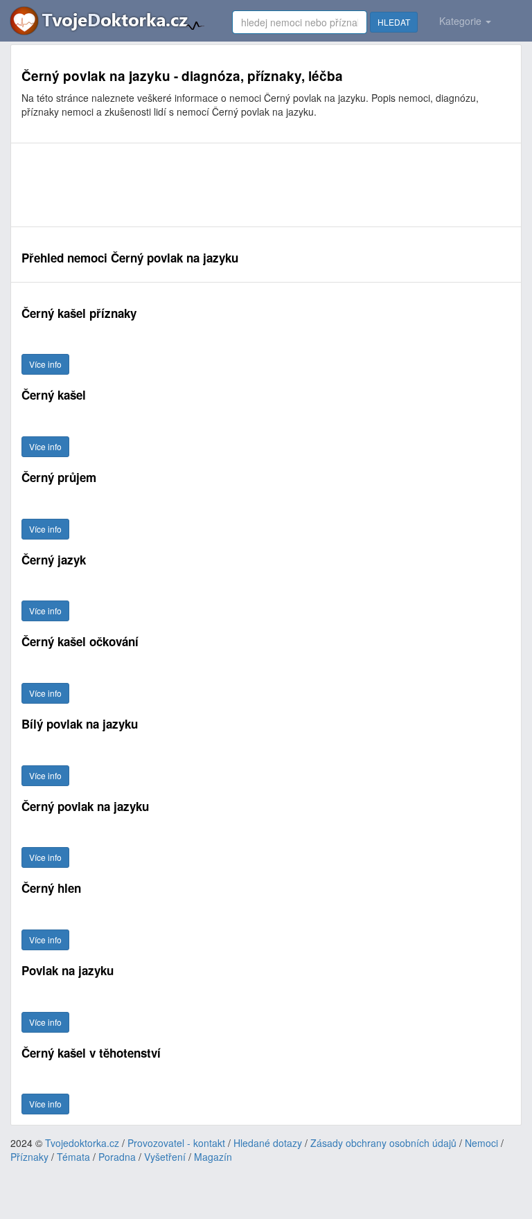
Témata (73, 1157)
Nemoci (481, 1143)
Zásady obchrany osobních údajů (383, 1143)
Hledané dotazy (267, 1143)
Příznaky (29, 1157)
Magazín (213, 1157)
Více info (45, 364)
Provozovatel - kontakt (176, 1143)
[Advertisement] (266, 185)
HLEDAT (394, 22)
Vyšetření (165, 1157)
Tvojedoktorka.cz (82, 1143)
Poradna (117, 1157)
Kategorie (461, 21)
